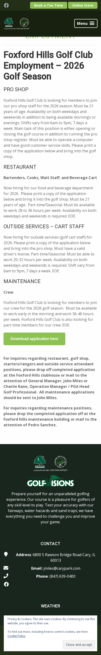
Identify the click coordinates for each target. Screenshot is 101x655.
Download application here (34, 339)
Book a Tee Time (48, 5)
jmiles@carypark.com (61, 568)
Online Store (82, 5)
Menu (82, 23)
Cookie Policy (16, 636)
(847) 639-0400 (62, 576)
